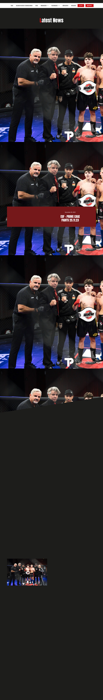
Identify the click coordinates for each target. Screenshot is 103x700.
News (36, 5)
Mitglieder (73, 5)
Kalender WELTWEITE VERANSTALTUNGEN (24, 5)
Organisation (44, 5)
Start (12, 5)
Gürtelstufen (65, 5)
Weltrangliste (55, 5)
